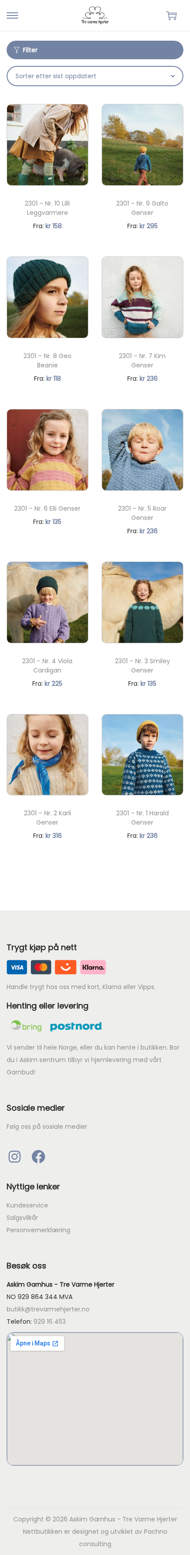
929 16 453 (50, 1321)
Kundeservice (27, 1205)
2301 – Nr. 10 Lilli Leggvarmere (47, 208)
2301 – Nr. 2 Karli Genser (47, 818)
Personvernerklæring (38, 1230)
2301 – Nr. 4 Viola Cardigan (47, 666)
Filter (30, 50)
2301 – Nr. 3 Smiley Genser (142, 666)
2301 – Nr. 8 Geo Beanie (47, 360)
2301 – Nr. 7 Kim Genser (142, 360)
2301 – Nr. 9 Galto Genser (142, 208)
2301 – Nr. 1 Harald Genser (142, 818)
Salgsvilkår (22, 1217)
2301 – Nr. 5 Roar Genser (142, 513)
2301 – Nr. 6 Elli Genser (47, 508)
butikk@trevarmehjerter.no (48, 1309)
